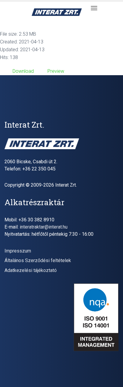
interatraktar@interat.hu (43, 227)
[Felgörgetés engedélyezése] (111, 375)
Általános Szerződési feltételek (37, 260)
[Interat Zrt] (59, 12)
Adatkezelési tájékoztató (30, 270)
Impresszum (17, 251)
